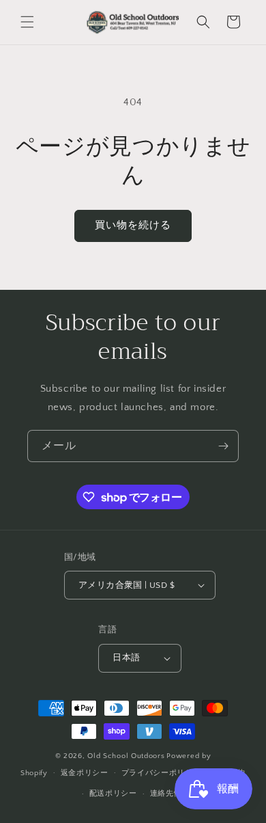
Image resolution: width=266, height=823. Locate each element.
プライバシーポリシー (161, 773)
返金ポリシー (84, 773)
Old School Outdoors (125, 756)
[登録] (223, 446)
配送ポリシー (113, 794)
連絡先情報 (170, 794)
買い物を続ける (133, 225)
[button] (27, 22)
